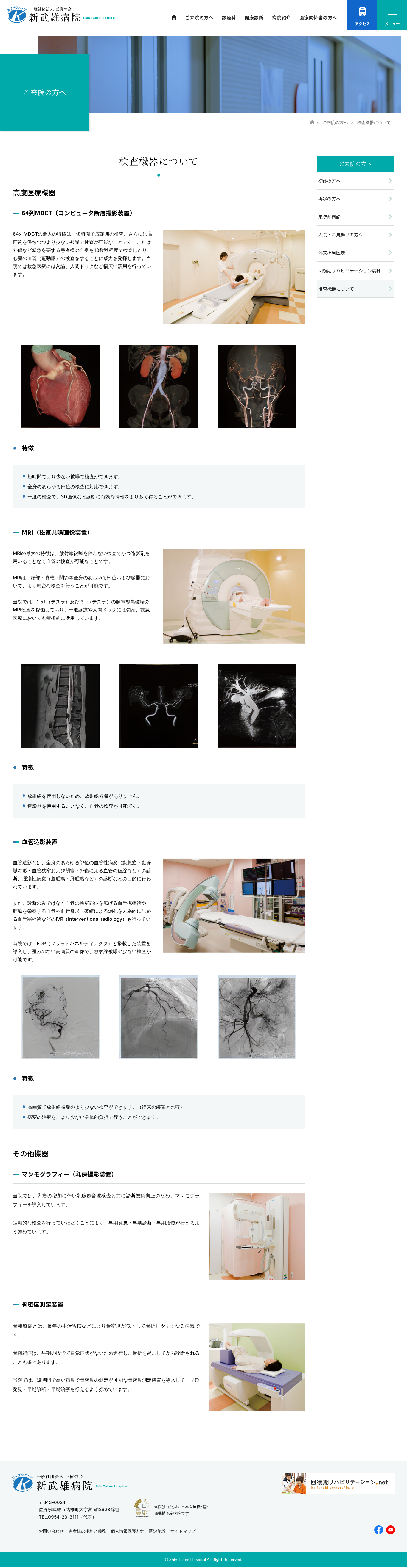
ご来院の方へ (199, 17)
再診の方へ (329, 198)
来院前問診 (329, 217)
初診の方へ (329, 181)
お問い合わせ (51, 1530)
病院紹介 (281, 17)
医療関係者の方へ (318, 17)
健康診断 (254, 17)
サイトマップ (182, 1530)
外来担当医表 (331, 253)
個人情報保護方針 (127, 1530)
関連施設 (157, 1530)
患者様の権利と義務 (87, 1530)
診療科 (229, 17)
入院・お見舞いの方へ (340, 234)
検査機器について (336, 289)
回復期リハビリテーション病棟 (349, 270)
